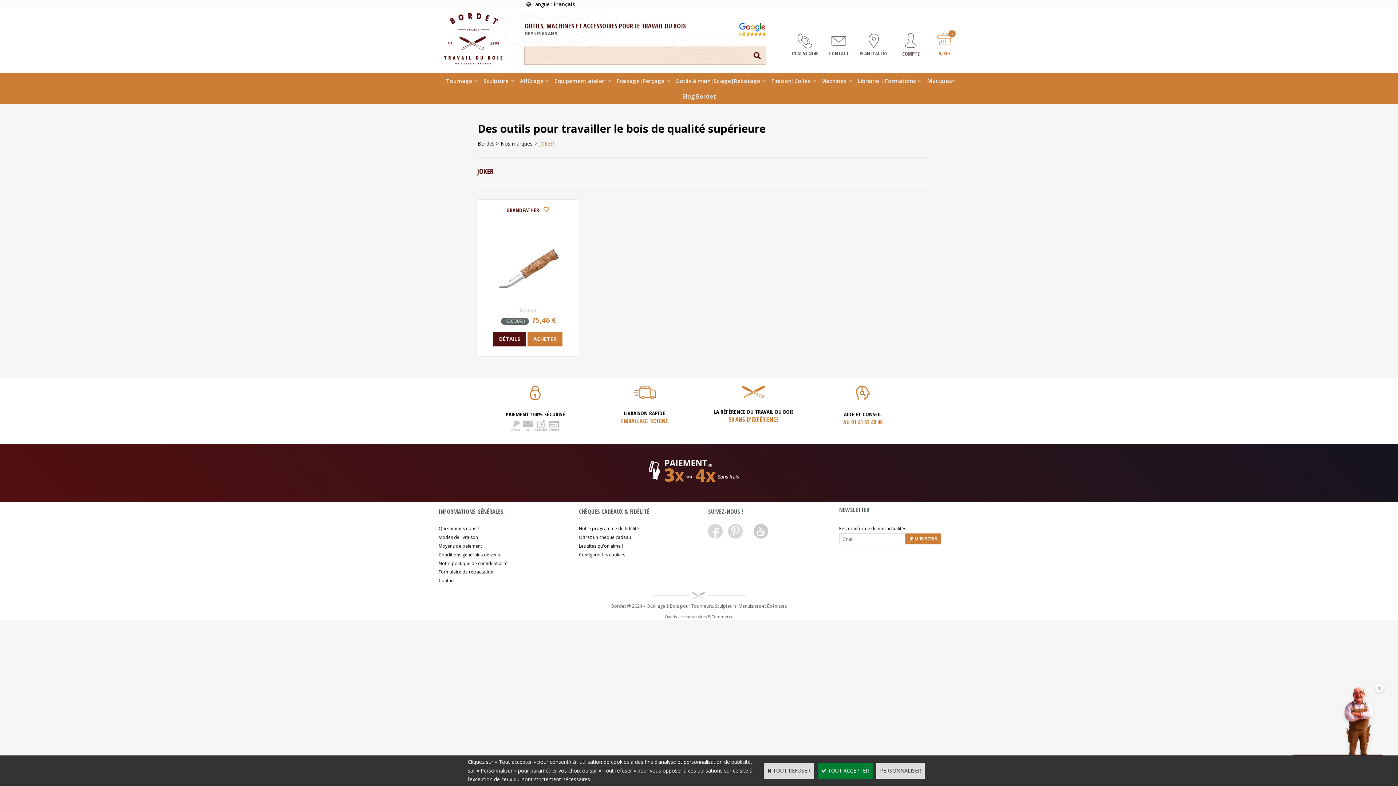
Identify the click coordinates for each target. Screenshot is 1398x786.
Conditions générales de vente (470, 555)
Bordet (486, 143)
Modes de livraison (458, 537)
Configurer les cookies (602, 555)
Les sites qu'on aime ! (601, 546)
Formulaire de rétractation (466, 572)
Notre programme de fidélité (609, 528)
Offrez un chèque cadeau (605, 537)
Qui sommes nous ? (459, 528)
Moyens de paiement (460, 546)
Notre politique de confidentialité (473, 563)
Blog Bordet (699, 96)
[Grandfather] (528, 298)
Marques (939, 81)
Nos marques (517, 143)
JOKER (546, 143)
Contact (447, 580)
